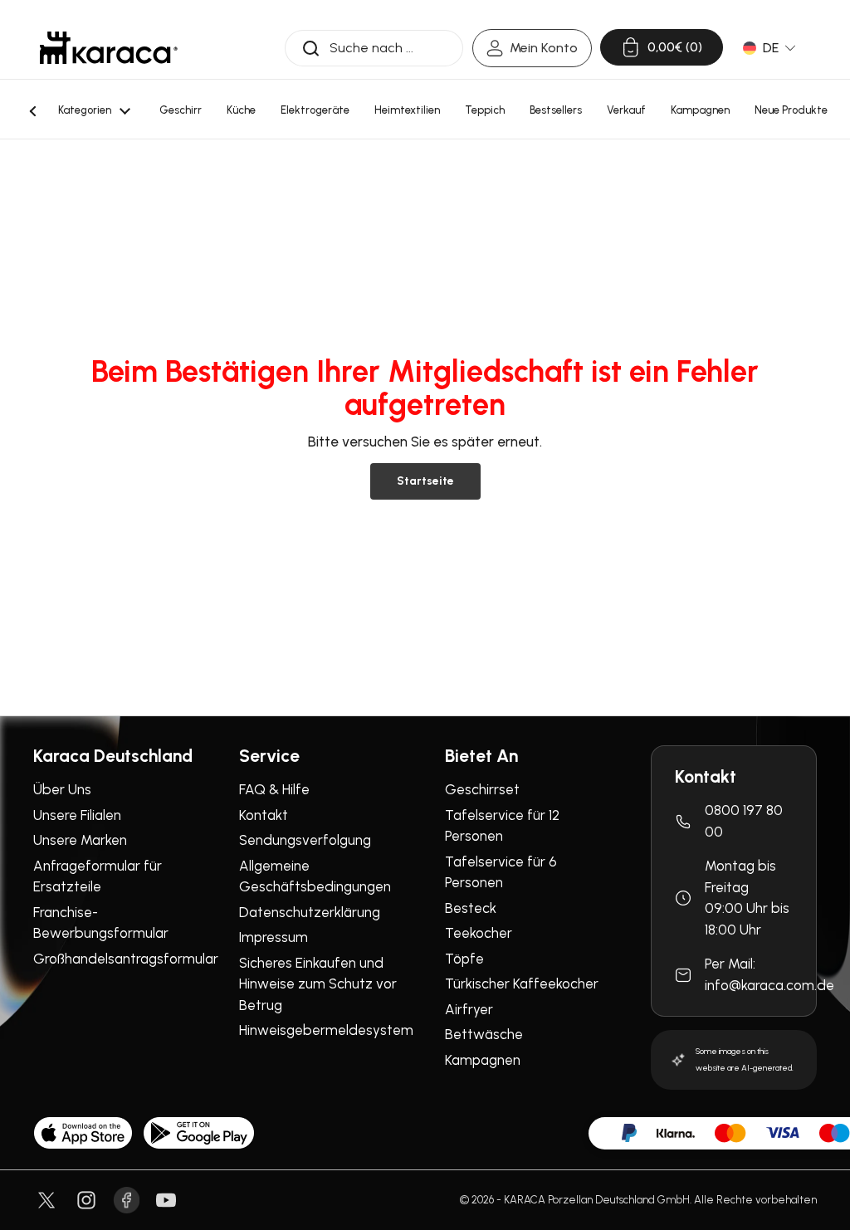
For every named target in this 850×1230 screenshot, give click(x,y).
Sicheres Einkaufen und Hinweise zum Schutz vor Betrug (318, 983)
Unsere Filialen (77, 815)
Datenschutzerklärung (309, 912)
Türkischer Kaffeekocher (521, 983)
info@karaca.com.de (769, 985)
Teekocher (478, 933)
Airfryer (469, 1009)
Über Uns (62, 789)
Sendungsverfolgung (305, 840)
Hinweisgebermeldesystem (326, 1030)
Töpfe (464, 958)
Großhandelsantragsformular (125, 958)
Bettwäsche (484, 1034)
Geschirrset (482, 789)
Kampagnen (482, 1060)
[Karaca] (108, 48)
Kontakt (263, 815)
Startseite (425, 481)
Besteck (470, 908)
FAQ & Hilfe (274, 789)
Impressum (273, 937)
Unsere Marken (80, 840)
